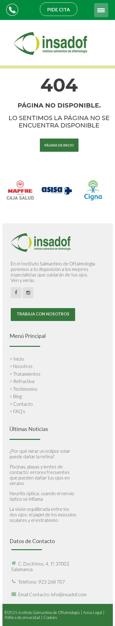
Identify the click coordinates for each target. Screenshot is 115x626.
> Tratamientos (25, 374)
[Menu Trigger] (101, 10)
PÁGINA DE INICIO (59, 145)
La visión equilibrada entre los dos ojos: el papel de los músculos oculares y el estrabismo (43, 514)
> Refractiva (22, 381)
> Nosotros (21, 366)
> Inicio (17, 359)
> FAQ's (17, 411)
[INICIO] (51, 62)
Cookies (50, 617)
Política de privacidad (22, 617)
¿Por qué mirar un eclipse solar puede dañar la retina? (40, 453)
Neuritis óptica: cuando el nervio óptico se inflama (42, 496)
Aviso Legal (92, 612)
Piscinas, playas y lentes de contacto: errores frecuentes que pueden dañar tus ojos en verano (40, 475)
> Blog (16, 396)
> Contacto (21, 404)
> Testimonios (23, 389)
